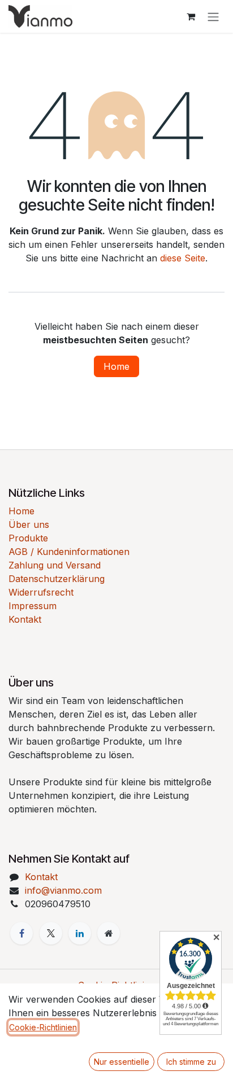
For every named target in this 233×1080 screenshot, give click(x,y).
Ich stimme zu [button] (191, 1061)
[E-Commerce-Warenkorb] (190, 16)
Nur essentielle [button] (121, 1061)
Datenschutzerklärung (56, 578)
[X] (51, 933)
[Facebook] (21, 933)
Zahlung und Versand (54, 565)
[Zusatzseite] (108, 933)
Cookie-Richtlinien (43, 1027)
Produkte (28, 538)
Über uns (28, 524)
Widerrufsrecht (41, 592)
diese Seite (182, 258)
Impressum (32, 605)
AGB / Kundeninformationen (69, 551)
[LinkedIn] (79, 933)
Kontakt (24, 619)
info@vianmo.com (63, 890)
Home (116, 366)
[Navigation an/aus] (213, 16)
